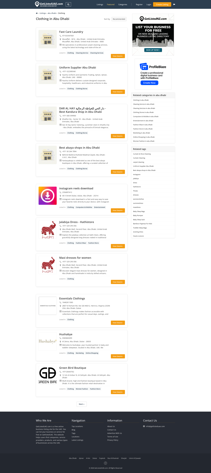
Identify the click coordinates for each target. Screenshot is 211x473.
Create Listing (162, 4)
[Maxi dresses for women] (48, 265)
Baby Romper (138, 215)
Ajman (81, 458)
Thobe (135, 191)
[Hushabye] (48, 342)
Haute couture (138, 236)
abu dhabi (52, 13)
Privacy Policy (112, 440)
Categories (122, 4)
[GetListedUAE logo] (48, 4)
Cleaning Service (82, 53)
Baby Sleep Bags (139, 211)
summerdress (138, 203)
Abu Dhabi (73, 458)
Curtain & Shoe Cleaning (142, 154)
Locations (75, 436)
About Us (111, 426)
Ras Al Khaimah (113, 458)
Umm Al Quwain (135, 458)
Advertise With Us (114, 433)
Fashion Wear (81, 243)
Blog (73, 430)
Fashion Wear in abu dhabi (142, 125)
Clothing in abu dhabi (141, 100)
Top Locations (77, 426)
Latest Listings (77, 440)
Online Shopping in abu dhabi (144, 137)
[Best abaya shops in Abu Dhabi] (48, 155)
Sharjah (124, 458)
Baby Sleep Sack (139, 219)
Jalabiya (136, 178)
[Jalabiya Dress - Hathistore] (48, 229)
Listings (100, 4)
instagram (136, 174)
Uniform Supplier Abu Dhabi (143, 166)
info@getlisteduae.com (155, 426)
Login (149, 4)
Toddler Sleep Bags (140, 228)
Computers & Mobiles (84, 207)
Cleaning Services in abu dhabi (144, 108)
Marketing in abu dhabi (141, 133)
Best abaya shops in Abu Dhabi (144, 170)
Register (139, 4)
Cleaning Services (96, 53)
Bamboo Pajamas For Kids (142, 223)
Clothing (70, 53)
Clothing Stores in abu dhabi (143, 112)
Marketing (80, 353)
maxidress (137, 207)
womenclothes (138, 199)
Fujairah (102, 458)
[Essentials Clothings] (48, 306)
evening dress (138, 232)
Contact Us (111, 430)
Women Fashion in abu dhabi (143, 141)
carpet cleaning (138, 162)
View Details (117, 56)
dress (135, 183)
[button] (174, 4)
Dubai (95, 458)
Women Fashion (82, 389)
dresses (136, 195)
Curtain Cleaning (139, 158)
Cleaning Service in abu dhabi (143, 104)
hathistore (137, 187)
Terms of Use (112, 436)
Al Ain (88, 458)
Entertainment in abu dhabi (143, 121)
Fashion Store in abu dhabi (143, 129)
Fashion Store (93, 243)
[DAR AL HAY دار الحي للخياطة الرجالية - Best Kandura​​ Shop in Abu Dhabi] (48, 116)
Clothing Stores (81, 88)
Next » (81, 404)
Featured (110, 4)
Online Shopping (92, 353)
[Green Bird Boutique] (48, 375)
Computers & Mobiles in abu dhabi (145, 116)
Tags (73, 433)
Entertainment (99, 207)
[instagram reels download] (48, 196)
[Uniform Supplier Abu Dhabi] (48, 75)
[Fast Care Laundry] (48, 39)
